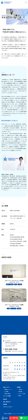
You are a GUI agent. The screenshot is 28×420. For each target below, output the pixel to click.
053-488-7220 (11, 349)
